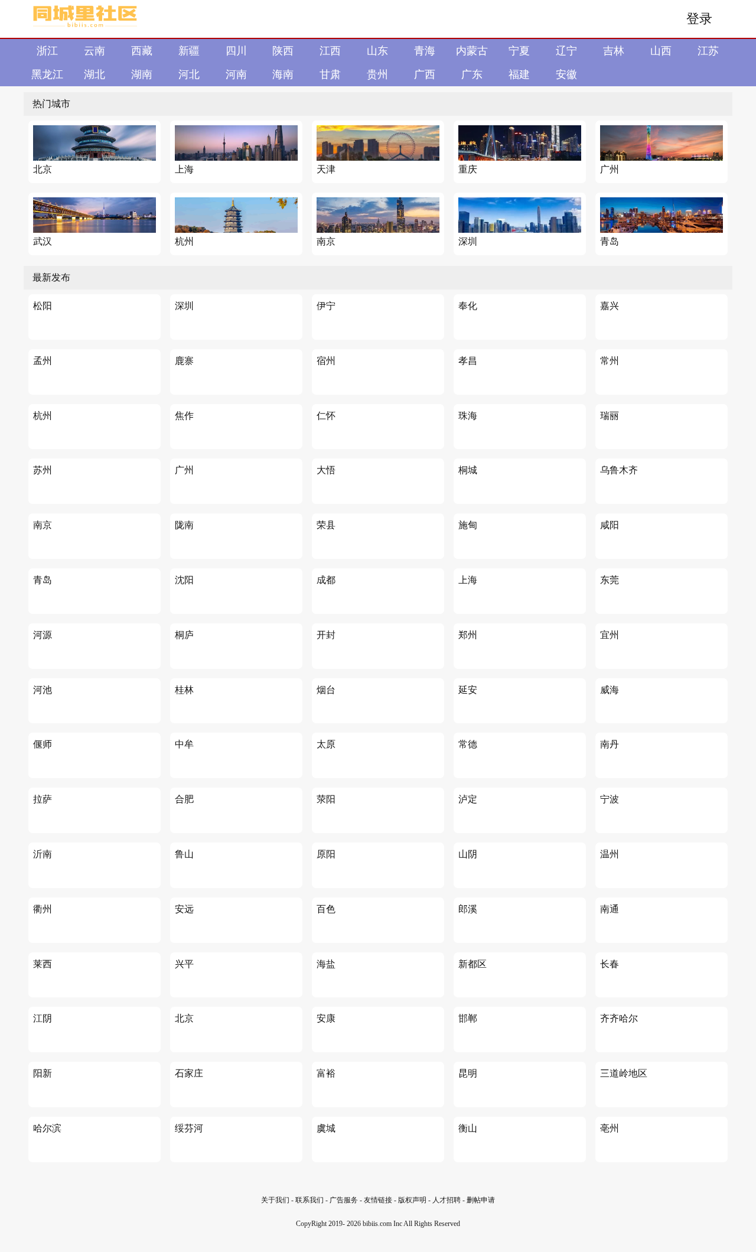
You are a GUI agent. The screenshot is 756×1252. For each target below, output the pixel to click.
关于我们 (275, 1200)
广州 (609, 169)
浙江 (47, 51)
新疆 (189, 51)
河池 (42, 690)
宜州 (609, 635)
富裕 (326, 1073)
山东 (377, 51)
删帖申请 (481, 1200)
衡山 (467, 1128)
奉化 (467, 306)
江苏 (708, 51)
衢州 (42, 909)
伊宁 (326, 306)
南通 (609, 909)
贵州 (377, 74)
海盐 (326, 964)
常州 (609, 361)
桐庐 (184, 635)
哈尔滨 (47, 1128)
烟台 (326, 690)
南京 (326, 241)
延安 (467, 690)
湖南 (141, 74)
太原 (326, 744)
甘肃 (330, 74)
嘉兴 (609, 306)
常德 (467, 744)
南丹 (609, 744)
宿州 (326, 361)
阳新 (42, 1073)
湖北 (94, 74)
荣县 (326, 525)
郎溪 (467, 909)
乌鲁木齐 (619, 470)
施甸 (467, 525)
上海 (184, 169)
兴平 (184, 964)
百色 (326, 909)
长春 (609, 964)
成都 (326, 580)
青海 (424, 51)
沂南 (42, 854)
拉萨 (42, 799)
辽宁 (566, 51)
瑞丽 (609, 416)
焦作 (184, 416)
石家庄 (189, 1073)
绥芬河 (189, 1128)
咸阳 (609, 525)
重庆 (467, 169)
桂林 (184, 690)
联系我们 (309, 1200)
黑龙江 (47, 74)
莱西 (42, 964)
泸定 (467, 799)
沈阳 (184, 580)
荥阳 (326, 799)
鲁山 (184, 854)
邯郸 (467, 1018)
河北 (189, 74)
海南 (283, 74)
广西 (424, 74)
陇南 (184, 525)
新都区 (472, 964)
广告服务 (344, 1200)
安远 (184, 909)
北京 (42, 169)
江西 (330, 51)
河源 (42, 635)
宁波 (609, 799)
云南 (94, 51)
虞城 (326, 1128)
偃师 (42, 744)
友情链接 (379, 1200)
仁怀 (326, 416)
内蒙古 (472, 51)
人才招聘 (446, 1200)
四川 (236, 51)
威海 (609, 690)
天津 (326, 169)
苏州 (42, 470)
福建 (519, 74)
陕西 (283, 51)
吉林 (613, 51)
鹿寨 (184, 361)
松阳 (42, 306)
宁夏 (519, 51)
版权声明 (412, 1200)
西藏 (141, 51)
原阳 (326, 854)
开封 (326, 635)
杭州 (184, 241)
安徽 (566, 74)
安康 (326, 1018)
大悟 (326, 470)
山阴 (467, 854)
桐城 (467, 470)
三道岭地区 (623, 1073)
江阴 (42, 1018)
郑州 (467, 635)
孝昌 (467, 361)
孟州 (42, 361)
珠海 (467, 416)
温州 (609, 854)
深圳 (467, 241)
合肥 (184, 799)
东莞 (609, 580)
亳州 (609, 1128)
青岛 (609, 241)
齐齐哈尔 (619, 1018)
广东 (472, 74)
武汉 (42, 241)
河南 (236, 74)
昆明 (467, 1073)
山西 (661, 51)
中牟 (184, 744)
